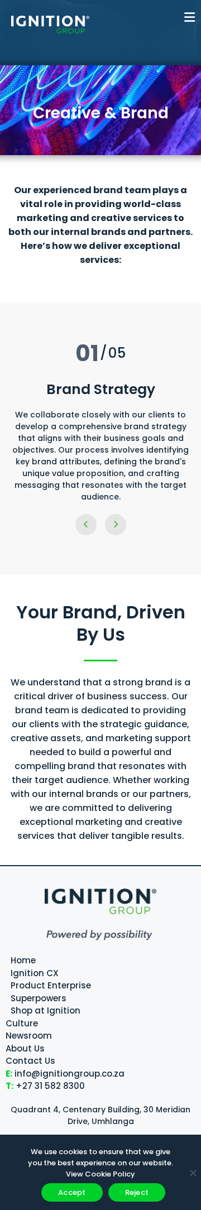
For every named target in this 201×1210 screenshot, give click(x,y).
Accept (72, 1192)
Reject (137, 1192)
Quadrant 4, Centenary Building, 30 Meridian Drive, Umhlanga (100, 1115)
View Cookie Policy (100, 1174)
